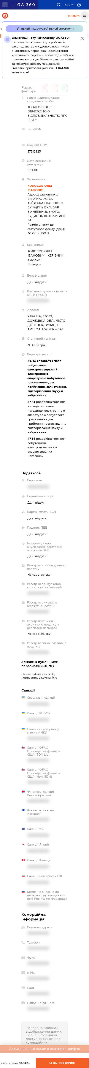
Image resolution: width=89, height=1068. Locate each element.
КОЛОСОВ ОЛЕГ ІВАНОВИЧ (40, 188)
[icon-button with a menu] (84, 15)
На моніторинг (63, 1063)
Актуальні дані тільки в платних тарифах (44, 1049)
